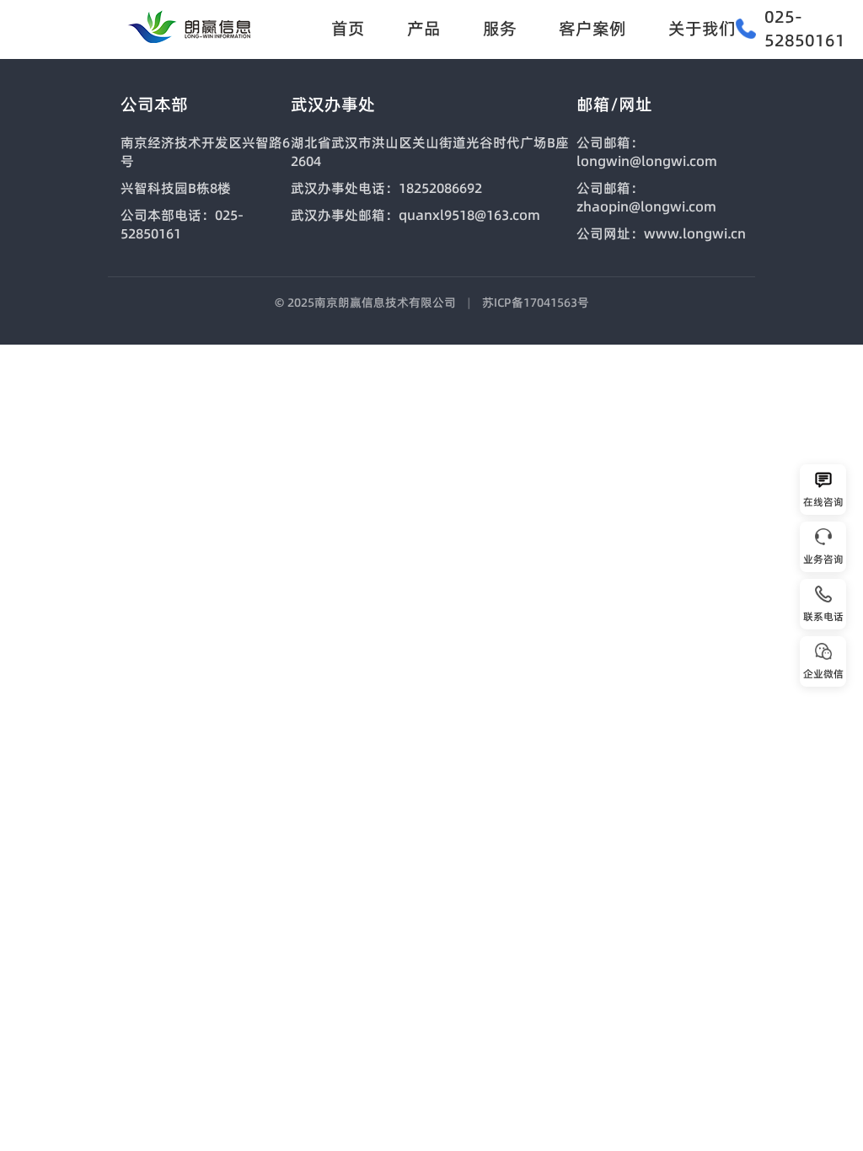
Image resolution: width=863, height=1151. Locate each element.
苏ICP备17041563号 (535, 302)
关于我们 (702, 28)
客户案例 (592, 28)
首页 (348, 28)
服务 (500, 28)
